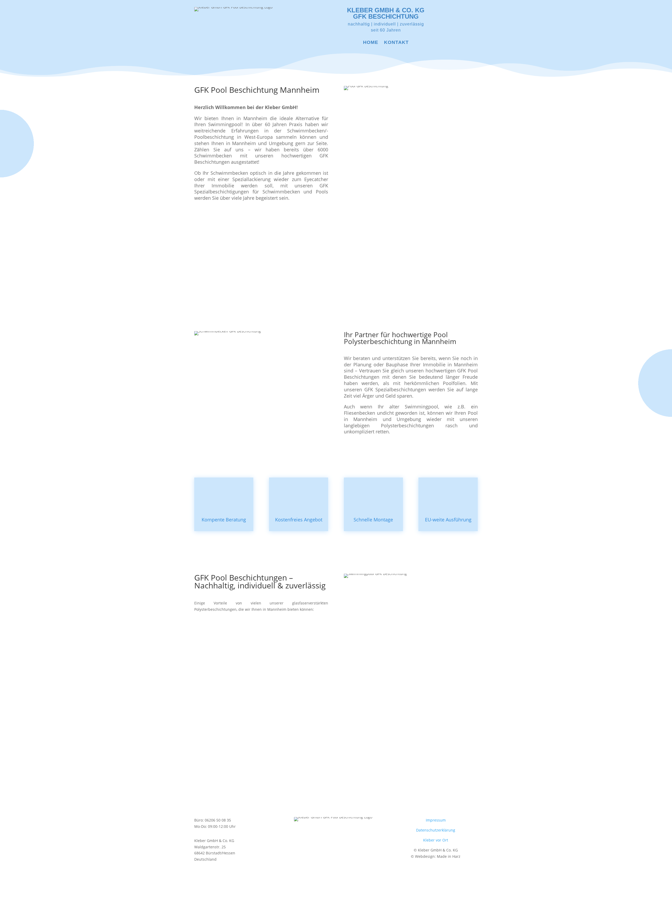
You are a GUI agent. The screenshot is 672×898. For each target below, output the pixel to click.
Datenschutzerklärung (435, 830)
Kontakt (396, 42)
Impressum (436, 820)
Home (370, 42)
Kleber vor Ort (435, 840)
